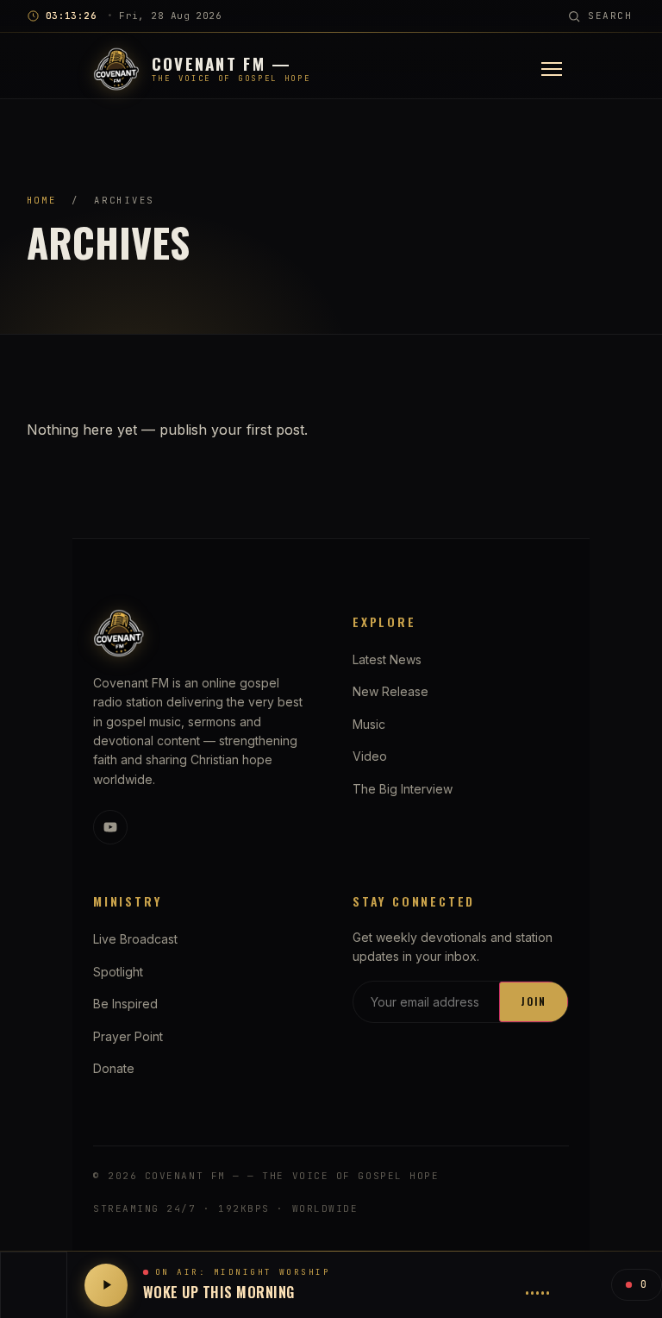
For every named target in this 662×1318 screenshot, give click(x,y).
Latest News (387, 659)
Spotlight (118, 971)
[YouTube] (110, 827)
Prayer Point (128, 1036)
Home (42, 200)
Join (533, 1001)
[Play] (106, 1285)
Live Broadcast (135, 939)
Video (370, 756)
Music (369, 724)
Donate (113, 1068)
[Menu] (551, 69)
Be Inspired (125, 1003)
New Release (390, 691)
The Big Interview (403, 788)
